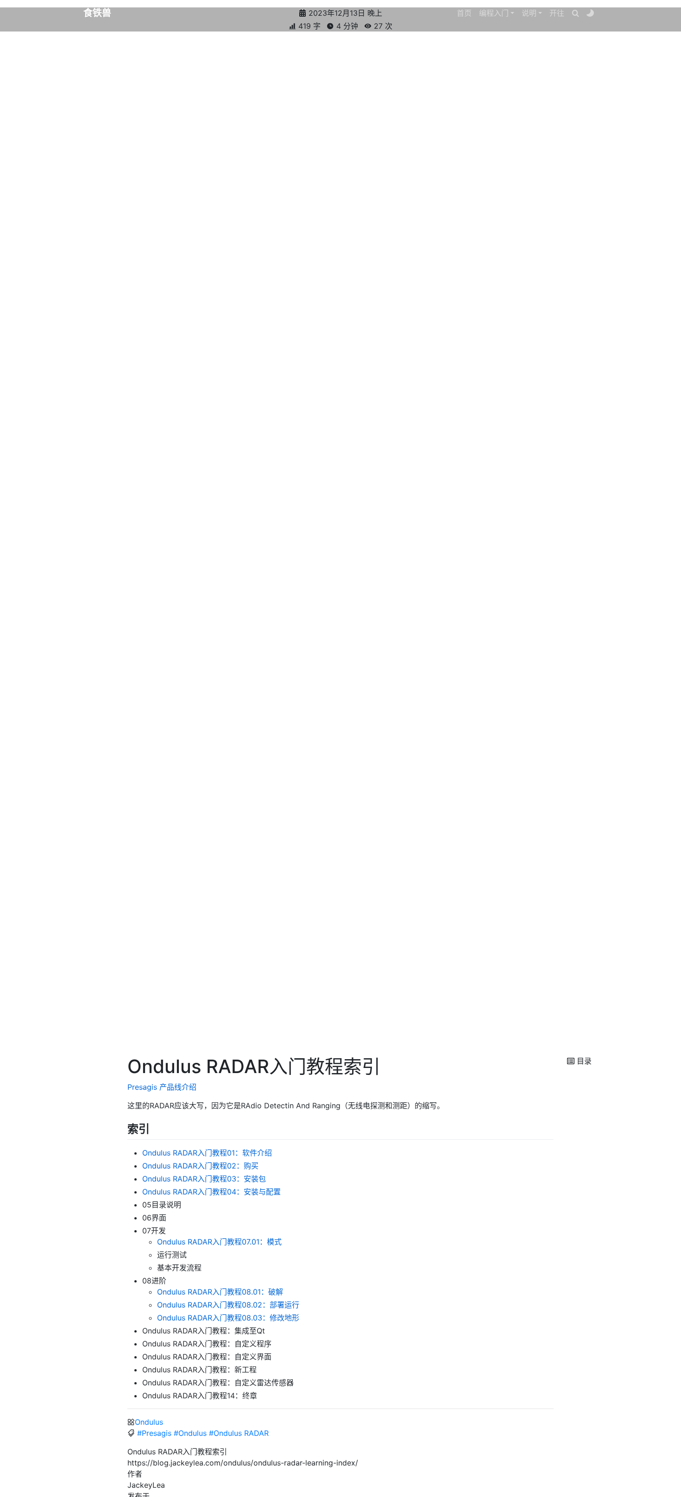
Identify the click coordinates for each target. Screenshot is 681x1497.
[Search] (575, 13)
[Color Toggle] (590, 13)
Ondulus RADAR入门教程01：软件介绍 (207, 1152)
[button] (496, 13)
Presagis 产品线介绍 (161, 1087)
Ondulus (149, 1422)
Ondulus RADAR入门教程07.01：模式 (219, 1241)
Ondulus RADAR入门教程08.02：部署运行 (228, 1304)
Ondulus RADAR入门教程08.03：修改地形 (228, 1317)
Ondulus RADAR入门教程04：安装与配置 (211, 1191)
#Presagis (154, 1433)
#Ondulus (190, 1433)
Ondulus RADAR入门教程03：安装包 (204, 1178)
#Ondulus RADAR (239, 1433)
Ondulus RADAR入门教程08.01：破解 (220, 1291)
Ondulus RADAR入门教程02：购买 (200, 1165)
